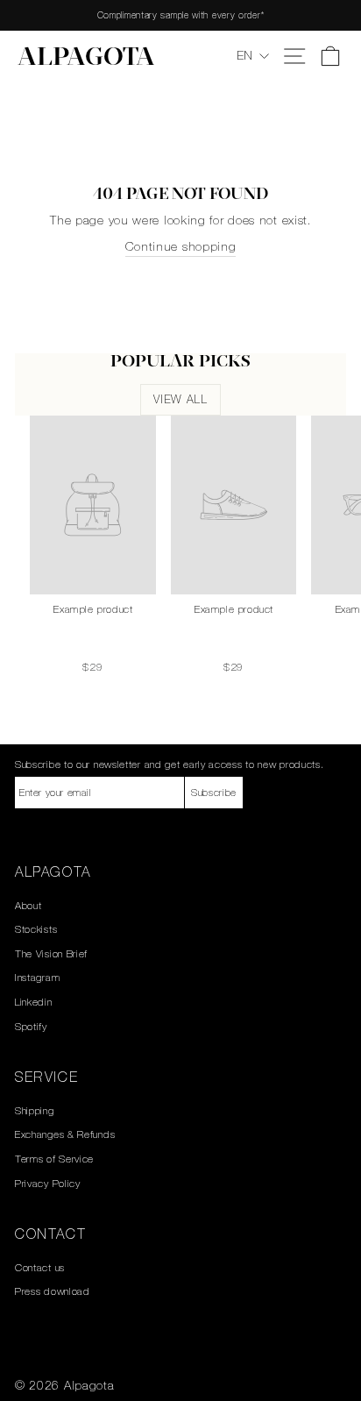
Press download (52, 1291)
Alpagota (86, 58)
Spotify (31, 1027)
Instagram (37, 977)
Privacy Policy (48, 1183)
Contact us (40, 1268)
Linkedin (34, 1002)
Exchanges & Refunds (65, 1134)
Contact (50, 1233)
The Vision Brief (51, 954)
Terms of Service (54, 1159)
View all (180, 399)
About (28, 906)
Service (46, 1077)
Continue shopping (181, 246)
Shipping (34, 1111)
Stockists (36, 929)
